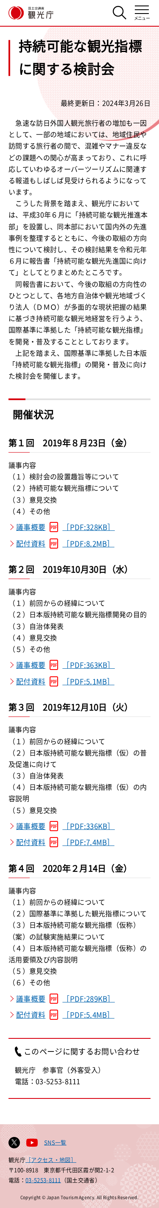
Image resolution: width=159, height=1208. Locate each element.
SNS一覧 (55, 1142)
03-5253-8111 (43, 1180)
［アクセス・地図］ (50, 1160)
